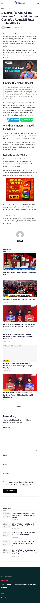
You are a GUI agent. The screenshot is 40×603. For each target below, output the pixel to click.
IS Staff (9, 27)
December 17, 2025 (8, 277)
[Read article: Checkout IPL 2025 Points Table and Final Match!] (20, 288)
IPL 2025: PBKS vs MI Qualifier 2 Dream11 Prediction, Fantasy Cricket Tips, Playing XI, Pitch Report (18, 336)
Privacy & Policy (32, 584)
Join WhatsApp (28, 120)
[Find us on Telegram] (5, 597)
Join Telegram (14, 120)
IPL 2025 (11, 8)
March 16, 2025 (18, 27)
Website (6, 473)
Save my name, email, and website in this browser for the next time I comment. (19, 483)
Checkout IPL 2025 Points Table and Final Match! (19, 299)
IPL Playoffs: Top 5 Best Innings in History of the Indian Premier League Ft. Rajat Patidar (24, 552)
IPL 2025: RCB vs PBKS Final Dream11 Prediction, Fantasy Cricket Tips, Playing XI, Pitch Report (19, 325)
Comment (7, 427)
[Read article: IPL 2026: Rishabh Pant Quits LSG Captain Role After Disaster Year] (7, 543)
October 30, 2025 (8, 302)
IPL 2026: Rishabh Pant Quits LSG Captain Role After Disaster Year (23, 542)
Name (6, 455)
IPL (7, 8)
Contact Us (9, 584)
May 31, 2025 (7, 341)
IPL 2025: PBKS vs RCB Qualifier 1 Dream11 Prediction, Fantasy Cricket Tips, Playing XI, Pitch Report (18, 395)
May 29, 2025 (7, 370)
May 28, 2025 (7, 399)
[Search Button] (38, 3)
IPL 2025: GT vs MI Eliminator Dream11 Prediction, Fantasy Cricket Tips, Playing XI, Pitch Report (18, 366)
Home (2, 8)
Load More (20, 406)
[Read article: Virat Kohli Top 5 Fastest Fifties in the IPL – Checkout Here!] (7, 534)
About (2, 584)
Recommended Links (20, 584)
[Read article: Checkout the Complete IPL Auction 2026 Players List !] (20, 261)
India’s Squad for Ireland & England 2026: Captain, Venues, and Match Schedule (23, 515)
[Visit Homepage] (20, 3)
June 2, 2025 (7, 329)
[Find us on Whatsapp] (2, 597)
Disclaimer (4, 587)
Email (5, 464)
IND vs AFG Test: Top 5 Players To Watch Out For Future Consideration (24, 525)
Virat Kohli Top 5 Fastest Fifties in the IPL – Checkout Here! (23, 533)
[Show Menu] (2, 3)
